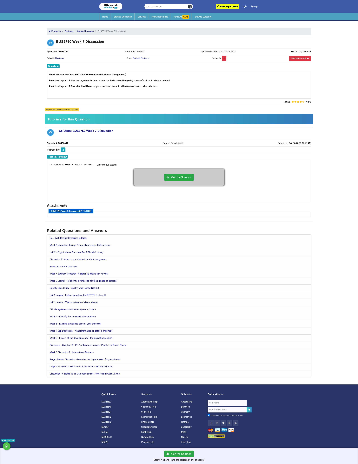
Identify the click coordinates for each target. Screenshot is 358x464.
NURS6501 (106, 437)
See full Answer (299, 58)
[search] (190, 6)
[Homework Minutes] (110, 6)
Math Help (146, 432)
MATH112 (106, 422)
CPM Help (146, 411)
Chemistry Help (148, 406)
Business (59, 58)
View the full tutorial (107, 164)
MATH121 (106, 411)
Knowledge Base (160, 16)
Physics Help (147, 442)
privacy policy (226, 415)
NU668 (104, 432)
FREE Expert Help (229, 6)
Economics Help (149, 417)
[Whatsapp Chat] (6, 446)
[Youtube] (229, 423)
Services (142, 16)
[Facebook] (211, 423)
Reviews (181, 16)
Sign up (254, 6)
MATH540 (106, 406)
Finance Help (147, 422)
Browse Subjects (203, 16)
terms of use (238, 415)
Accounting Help (149, 401)
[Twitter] (223, 423)
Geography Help (149, 427)
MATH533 (106, 401)
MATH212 (106, 417)
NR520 (104, 442)
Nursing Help (147, 437)
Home (105, 16)
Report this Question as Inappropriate (62, 109)
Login (244, 6)
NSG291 (105, 427)
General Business (141, 58)
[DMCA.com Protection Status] (216, 436)
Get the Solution (180, 177)
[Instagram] (217, 423)
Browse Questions (123, 16)
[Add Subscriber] (249, 409)
